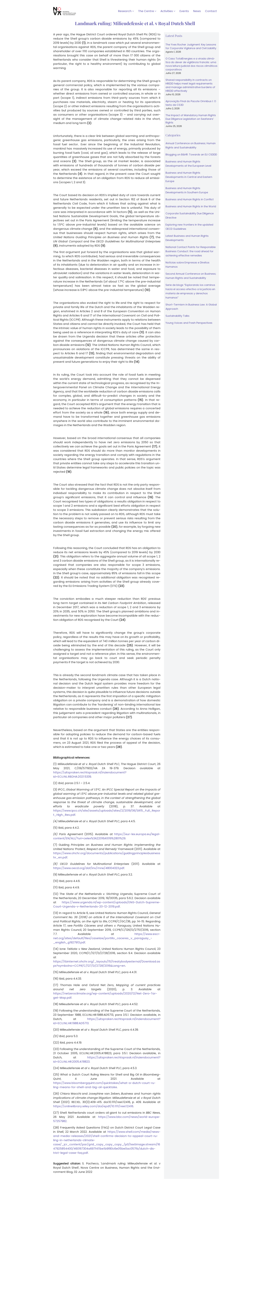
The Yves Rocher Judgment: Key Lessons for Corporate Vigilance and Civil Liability (191, 46)
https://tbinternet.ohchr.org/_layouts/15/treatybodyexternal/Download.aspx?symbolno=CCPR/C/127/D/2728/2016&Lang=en (106, 964)
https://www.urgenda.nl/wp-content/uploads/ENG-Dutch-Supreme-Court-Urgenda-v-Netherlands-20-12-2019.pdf (106, 904)
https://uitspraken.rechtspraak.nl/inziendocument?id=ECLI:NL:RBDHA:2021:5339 (89, 774)
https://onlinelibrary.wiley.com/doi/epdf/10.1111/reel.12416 (93, 1106)
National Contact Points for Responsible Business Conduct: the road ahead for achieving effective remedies (191, 251)
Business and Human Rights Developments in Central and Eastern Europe (189, 177)
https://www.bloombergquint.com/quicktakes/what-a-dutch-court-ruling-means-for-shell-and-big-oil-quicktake (104, 1085)
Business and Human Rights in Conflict (190, 199)
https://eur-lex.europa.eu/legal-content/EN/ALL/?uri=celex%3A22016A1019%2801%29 (106, 836)
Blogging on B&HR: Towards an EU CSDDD (191, 154)
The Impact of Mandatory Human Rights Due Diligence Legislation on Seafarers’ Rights (191, 118)
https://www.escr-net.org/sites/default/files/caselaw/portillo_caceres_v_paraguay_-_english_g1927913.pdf (106, 938)
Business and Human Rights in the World (191, 206)
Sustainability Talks (177, 316)
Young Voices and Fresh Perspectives (189, 323)
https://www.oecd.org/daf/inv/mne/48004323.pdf (88, 868)
